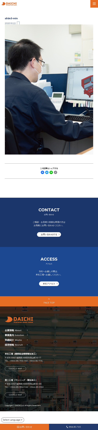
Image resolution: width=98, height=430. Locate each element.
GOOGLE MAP (16, 368)
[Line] (51, 173)
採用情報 (14, 345)
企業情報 (13, 330)
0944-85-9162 (17, 387)
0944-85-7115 (16, 361)
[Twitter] (47, 173)
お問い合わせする (50, 234)
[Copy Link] (55, 173)
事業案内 (14, 335)
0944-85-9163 (37, 387)
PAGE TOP (49, 301)
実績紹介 (13, 340)
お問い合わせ (26, 427)
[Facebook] (42, 173)
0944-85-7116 (36, 361)
